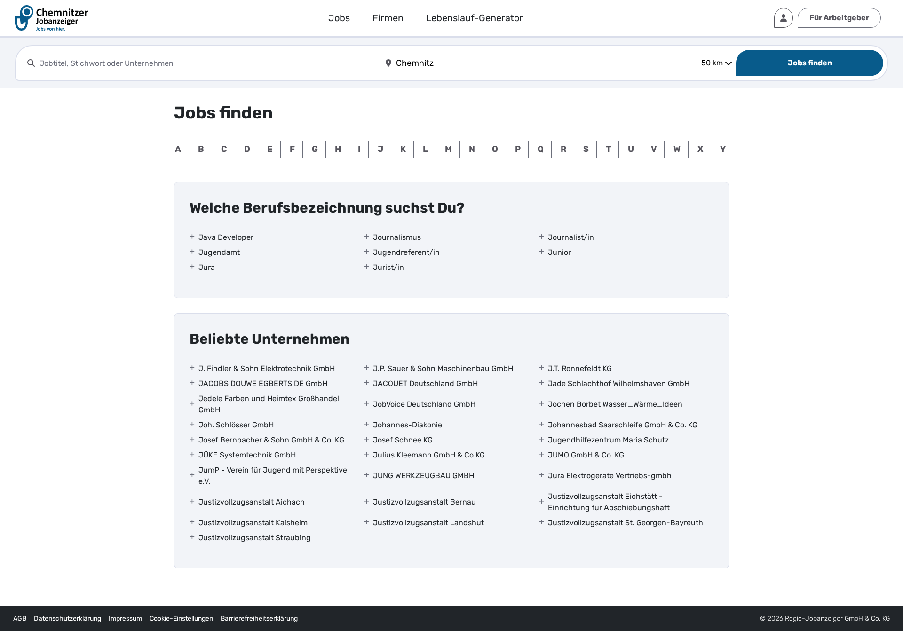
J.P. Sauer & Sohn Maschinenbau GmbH (443, 368)
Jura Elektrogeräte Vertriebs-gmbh (610, 475)
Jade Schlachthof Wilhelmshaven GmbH (618, 383)
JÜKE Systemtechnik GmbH (247, 454)
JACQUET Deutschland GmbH (425, 383)
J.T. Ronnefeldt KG (580, 368)
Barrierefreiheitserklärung (259, 619)
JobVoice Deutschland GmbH (424, 404)
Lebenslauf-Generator (474, 18)
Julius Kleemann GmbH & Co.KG (429, 454)
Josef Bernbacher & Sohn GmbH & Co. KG (271, 439)
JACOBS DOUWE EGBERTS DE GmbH (262, 383)
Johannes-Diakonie (407, 424)
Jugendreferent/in (406, 252)
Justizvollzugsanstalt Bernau (424, 501)
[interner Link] (51, 18)
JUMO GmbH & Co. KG (586, 454)
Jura (206, 267)
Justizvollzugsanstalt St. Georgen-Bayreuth (625, 522)
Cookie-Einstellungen (181, 619)
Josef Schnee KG (403, 439)
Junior (559, 252)
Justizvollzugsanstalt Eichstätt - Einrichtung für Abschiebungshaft (609, 502)
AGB (19, 619)
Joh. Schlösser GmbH (236, 424)
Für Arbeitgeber (839, 17)
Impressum (125, 619)
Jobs (339, 18)
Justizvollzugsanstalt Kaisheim (253, 522)
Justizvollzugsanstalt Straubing (254, 537)
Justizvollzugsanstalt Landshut (428, 522)
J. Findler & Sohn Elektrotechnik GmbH (266, 368)
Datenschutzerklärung (67, 619)
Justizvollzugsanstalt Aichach (251, 501)
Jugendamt (219, 252)
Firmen (388, 18)
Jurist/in (388, 267)
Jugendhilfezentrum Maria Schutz (608, 439)
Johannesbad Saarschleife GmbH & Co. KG (622, 424)
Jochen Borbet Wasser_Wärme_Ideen (615, 404)
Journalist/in (571, 237)
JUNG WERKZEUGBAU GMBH (423, 475)
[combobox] (207, 63)
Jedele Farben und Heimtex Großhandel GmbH (268, 404)
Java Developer (225, 237)
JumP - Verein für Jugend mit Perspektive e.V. (272, 475)
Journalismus (397, 237)
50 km (712, 62)
